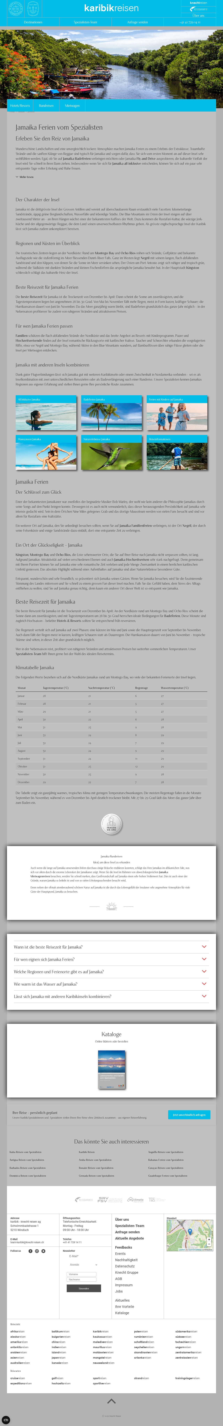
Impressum (124, 1285)
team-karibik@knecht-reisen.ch (27, 1242)
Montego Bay (104, 252)
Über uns (198, 15)
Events (120, 1254)
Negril (145, 257)
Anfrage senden (137, 22)
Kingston (192, 267)
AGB (118, 1279)
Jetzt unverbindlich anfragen (189, 1115)
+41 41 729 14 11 (189, 22)
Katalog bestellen (111, 1060)
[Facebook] (30, 1251)
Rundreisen (46, 105)
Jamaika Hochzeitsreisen (131, 559)
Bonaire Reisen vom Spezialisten (96, 1167)
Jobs (119, 1291)
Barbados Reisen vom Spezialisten (28, 1167)
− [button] (209, 1244)
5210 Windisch (19, 1230)
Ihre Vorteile (124, 1307)
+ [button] (209, 1239)
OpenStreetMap (195, 1249)
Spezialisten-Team (85, 22)
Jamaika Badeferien (77, 158)
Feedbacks (123, 1247)
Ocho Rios (128, 252)
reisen (111, 9)
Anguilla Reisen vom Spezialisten (165, 1152)
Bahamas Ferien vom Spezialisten (166, 1159)
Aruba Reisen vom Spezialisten (95, 1159)
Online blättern (111, 1079)
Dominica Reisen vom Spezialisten (28, 1175)
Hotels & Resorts (69, 620)
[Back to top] (111, 1401)
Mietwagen (72, 105)
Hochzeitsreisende (29, 340)
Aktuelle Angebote (129, 1238)
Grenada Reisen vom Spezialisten (96, 1175)
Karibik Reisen (87, 1152)
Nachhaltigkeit (126, 1260)
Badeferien (172, 615)
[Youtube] (43, 1251)
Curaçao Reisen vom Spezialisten (165, 1167)
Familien (22, 335)
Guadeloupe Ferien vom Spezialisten (167, 1175)
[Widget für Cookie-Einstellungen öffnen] (6, 1420)
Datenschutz (125, 1266)
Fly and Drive (146, 158)
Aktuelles (122, 1300)
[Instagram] (37, 1251)
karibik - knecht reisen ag (25, 1221)
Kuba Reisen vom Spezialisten (25, 1152)
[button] (111, 177)
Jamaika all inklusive (126, 163)
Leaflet (182, 1249)
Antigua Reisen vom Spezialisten (27, 1159)
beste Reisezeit (32, 296)
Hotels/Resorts (20, 105)
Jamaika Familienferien (136, 525)
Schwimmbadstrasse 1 (24, 1226)
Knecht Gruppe (126, 1272)
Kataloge (122, 1313)
